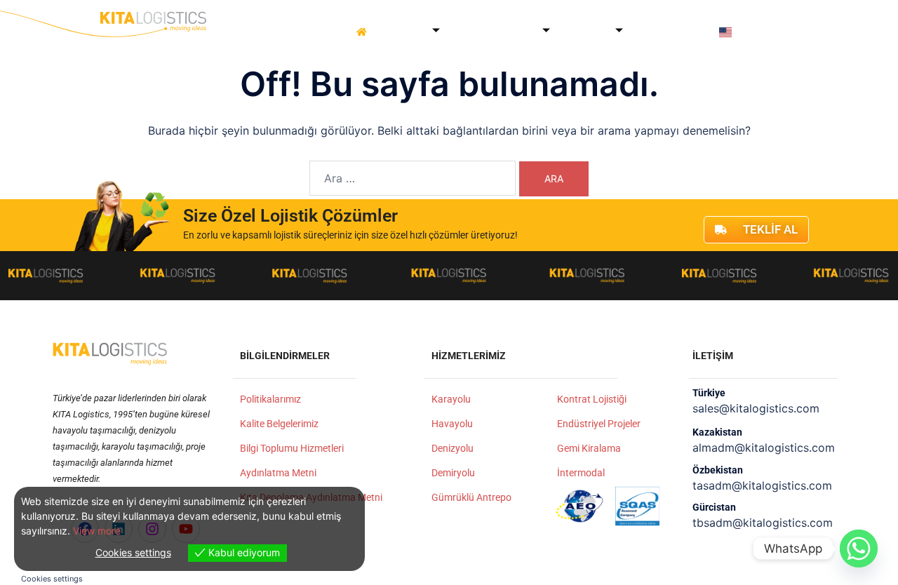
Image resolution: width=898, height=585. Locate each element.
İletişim (697, 32)
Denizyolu (452, 448)
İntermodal (581, 472)
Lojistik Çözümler (491, 32)
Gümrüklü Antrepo (471, 497)
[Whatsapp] (859, 548)
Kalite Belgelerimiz (279, 423)
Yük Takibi (653, 32)
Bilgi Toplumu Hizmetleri (292, 448)
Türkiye (708, 392)
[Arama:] (412, 178)
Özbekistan (717, 470)
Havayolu (452, 423)
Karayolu (451, 399)
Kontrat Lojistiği (591, 399)
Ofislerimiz (582, 32)
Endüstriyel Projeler (599, 423)
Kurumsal (402, 32)
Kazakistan (717, 432)
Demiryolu (453, 472)
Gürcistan (714, 507)
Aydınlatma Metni (278, 472)
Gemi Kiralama (589, 448)
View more (97, 531)
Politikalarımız (270, 399)
